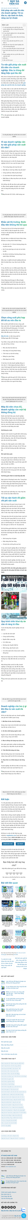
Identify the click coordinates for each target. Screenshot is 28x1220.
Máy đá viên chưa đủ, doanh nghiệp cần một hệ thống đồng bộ (13, 45)
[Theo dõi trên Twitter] (8, 1207)
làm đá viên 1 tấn (16, 1068)
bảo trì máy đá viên (6, 1065)
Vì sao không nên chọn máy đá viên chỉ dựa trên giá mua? (16, 987)
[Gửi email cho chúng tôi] (11, 1207)
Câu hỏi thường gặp (13, 8)
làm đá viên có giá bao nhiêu (8, 1081)
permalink (16, 954)
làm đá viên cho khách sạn (7, 1076)
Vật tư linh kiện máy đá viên (9, 1054)
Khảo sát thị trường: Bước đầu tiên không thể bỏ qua (13, 38)
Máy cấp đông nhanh (7, 1045)
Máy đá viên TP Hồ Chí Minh (19, 1112)
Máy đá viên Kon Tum (6, 1107)
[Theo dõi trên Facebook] (2, 1207)
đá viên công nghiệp (6, 1125)
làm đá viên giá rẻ (5, 1089)
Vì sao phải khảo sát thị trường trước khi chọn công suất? (15, 999)
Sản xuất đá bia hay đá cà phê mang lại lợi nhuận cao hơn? (14, 1009)
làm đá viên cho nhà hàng (20, 1076)
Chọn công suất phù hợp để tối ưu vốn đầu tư (13, 41)
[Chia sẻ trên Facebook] (6, 947)
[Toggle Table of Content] (23, 25)
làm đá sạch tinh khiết (6, 1068)
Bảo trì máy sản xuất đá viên (17, 1063)
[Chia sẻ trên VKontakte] (15, 947)
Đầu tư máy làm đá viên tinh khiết (9, 1123)
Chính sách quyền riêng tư (8, 1192)
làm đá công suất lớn (16, 1065)
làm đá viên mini (14, 1089)
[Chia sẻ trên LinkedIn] (18, 947)
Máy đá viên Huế (16, 1102)
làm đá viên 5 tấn (14, 1071)
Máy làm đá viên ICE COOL (18, 1097)
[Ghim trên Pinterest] (12, 947)
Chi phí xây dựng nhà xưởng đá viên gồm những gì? (16, 1004)
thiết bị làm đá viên (17, 1117)
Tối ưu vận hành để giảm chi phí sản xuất (13, 48)
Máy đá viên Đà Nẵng (6, 1115)
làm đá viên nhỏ (14, 1091)
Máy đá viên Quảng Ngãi (19, 1110)
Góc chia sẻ (4, 8)
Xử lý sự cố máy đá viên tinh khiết (9, 1120)
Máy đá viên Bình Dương (7, 1099)
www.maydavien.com (10, 1166)
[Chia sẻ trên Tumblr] (21, 947)
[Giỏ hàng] (25, 2)
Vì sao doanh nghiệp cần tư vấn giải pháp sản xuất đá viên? (13, 34)
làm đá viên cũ (18, 1086)
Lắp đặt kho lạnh (5, 1094)
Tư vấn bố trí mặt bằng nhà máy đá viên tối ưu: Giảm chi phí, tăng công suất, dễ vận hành (7, 963)
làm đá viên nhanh (6, 1091)
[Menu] (2, 3)
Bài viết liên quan (8, 60)
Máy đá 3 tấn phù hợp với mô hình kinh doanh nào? (16, 1015)
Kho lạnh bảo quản (6, 1042)
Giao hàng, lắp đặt (6, 1196)
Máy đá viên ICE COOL (17, 1104)
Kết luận (5, 58)
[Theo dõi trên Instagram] (5, 1207)
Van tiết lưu (21, 1138)
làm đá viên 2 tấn (5, 1071)
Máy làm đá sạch (5, 1138)
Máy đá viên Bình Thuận (19, 1099)
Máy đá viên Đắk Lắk (17, 1115)
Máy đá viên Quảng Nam (7, 1110)
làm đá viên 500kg (15, 1073)
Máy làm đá (15, 1135)
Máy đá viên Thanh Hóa (7, 1112)
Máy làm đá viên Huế (6, 1097)
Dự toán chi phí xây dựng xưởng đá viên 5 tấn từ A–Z (16, 1031)
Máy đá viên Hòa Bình (6, 1104)
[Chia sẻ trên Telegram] (24, 947)
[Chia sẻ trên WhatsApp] (3, 947)
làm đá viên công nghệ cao (7, 1086)
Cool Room (4, 1135)
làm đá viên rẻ (23, 1091)
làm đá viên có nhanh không (8, 1084)
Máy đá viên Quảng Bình (18, 1107)
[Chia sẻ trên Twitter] (9, 947)
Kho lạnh (10, 1135)
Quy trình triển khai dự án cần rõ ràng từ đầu (13, 51)
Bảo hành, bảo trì (6, 1194)
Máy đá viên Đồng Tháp (7, 1117)
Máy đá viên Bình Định (6, 1102)
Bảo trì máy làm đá (6, 1063)
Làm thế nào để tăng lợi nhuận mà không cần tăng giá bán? (16, 982)
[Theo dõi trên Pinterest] (14, 1207)
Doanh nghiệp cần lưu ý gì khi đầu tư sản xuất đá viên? (13, 55)
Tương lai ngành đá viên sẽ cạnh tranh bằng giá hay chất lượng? (15, 1020)
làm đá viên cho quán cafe (7, 1078)
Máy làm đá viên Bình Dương (16, 1094)
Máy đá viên (4, 1051)
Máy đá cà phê (5, 1048)
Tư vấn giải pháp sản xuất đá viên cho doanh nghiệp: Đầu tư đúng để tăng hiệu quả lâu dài (13, 29)
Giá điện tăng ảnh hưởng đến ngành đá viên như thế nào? (16, 1025)
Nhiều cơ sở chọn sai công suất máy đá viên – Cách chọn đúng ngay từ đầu (15, 993)
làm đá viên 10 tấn (6, 1073)
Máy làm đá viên (14, 1138)
